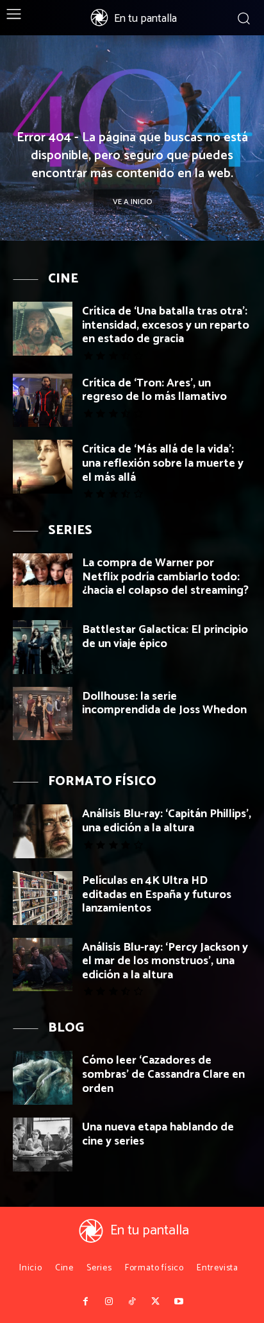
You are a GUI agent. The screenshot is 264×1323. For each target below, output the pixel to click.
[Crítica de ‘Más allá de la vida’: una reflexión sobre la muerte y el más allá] (42, 467)
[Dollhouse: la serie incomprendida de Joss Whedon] (42, 714)
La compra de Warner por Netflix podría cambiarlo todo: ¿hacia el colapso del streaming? (165, 576)
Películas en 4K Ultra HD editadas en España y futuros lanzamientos (156, 894)
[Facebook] (85, 1301)
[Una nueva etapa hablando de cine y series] (42, 1145)
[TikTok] (132, 1301)
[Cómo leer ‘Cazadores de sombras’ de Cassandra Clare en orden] (42, 1078)
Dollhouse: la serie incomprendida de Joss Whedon (164, 703)
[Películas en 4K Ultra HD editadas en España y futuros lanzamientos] (42, 898)
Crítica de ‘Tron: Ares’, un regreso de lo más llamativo (154, 390)
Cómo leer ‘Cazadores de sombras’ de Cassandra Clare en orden (163, 1074)
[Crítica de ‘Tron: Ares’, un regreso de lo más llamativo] (42, 401)
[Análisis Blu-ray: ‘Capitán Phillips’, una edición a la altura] (42, 831)
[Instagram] (108, 1301)
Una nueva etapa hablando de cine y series (158, 1134)
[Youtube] (178, 1301)
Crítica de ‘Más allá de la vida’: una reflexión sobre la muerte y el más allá (162, 463)
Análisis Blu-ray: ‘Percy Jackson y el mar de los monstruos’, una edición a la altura (165, 961)
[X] (155, 1301)
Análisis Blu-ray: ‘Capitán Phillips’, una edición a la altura (166, 821)
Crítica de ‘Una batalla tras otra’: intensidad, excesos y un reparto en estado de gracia (165, 325)
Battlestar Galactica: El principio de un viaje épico (165, 636)
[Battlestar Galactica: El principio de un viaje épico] (42, 647)
